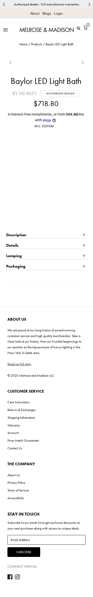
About (34, 13)
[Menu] (5, 30)
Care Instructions (18, 402)
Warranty (13, 425)
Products (36, 44)
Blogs (46, 13)
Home (23, 44)
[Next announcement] (89, 4)
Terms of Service (18, 490)
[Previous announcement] (3, 4)
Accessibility (15, 498)
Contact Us (14, 448)
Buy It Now (46, 222)
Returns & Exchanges (21, 410)
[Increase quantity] (28, 179)
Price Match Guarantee (23, 440)
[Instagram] (17, 578)
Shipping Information (21, 417)
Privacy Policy (16, 482)
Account (13, 432)
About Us (13, 475)
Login (58, 13)
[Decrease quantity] (9, 179)
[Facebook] (9, 578)
